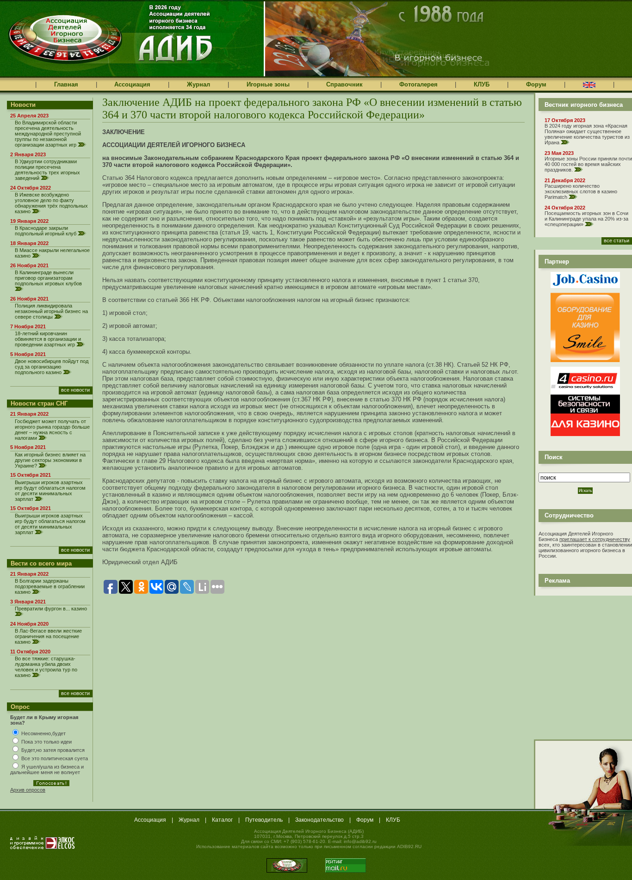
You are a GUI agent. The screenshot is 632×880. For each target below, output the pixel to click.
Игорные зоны (268, 84)
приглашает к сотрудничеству (594, 539)
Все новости (75, 390)
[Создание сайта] (42, 842)
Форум (536, 84)
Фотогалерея (418, 84)
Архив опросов (27, 790)
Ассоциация (132, 84)
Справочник (344, 84)
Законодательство (319, 820)
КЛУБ (481, 84)
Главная (66, 84)
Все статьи (616, 240)
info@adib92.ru (360, 841)
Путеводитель (264, 820)
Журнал (198, 84)
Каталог (222, 820)
